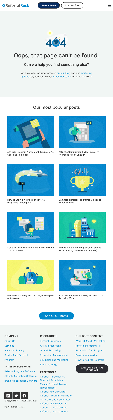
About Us (9, 341)
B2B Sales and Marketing (54, 359)
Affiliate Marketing (50, 345)
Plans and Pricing (14, 350)
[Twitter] (16, 395)
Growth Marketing (50, 350)
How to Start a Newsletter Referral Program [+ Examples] (26, 201)
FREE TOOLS (48, 372)
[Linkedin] (8, 395)
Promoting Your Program (89, 350)
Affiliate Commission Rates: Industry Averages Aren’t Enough (79, 153)
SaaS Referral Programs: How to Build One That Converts (30, 249)
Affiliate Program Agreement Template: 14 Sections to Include (30, 153)
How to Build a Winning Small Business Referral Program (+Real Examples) (80, 249)
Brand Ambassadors (86, 355)
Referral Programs (50, 341)
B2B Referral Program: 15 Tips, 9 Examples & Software (30, 297)
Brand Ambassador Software (20, 380)
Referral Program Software (19, 371)
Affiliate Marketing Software (20, 376)
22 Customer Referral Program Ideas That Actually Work (81, 297)
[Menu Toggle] (109, 5)
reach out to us (62, 76)
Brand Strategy (48, 364)
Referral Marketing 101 (88, 345)
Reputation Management (54, 355)
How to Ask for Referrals (89, 359)
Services (9, 345)
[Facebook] (24, 395)
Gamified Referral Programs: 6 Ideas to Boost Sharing (80, 201)
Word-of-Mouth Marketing (90, 341)
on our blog (63, 73)
